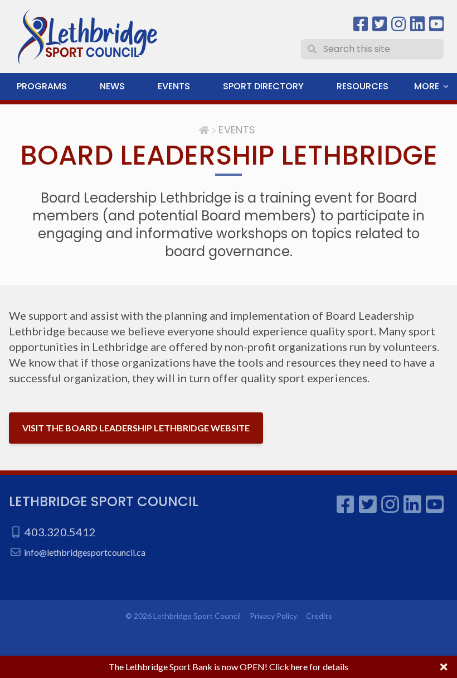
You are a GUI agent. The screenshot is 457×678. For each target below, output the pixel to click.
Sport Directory (263, 86)
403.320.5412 (60, 531)
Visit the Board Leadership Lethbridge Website (136, 427)
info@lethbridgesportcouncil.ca (84, 552)
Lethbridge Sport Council (103, 501)
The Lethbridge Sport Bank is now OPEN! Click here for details (228, 666)
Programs (42, 86)
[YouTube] (436, 24)
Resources (362, 86)
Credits (319, 616)
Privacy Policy (273, 616)
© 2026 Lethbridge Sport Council (183, 616)
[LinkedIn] (417, 24)
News (112, 86)
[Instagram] (398, 24)
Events (174, 86)
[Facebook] (360, 24)
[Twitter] (379, 24)
